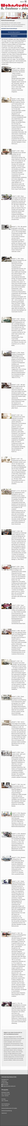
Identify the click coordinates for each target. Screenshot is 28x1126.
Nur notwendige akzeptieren (14, 32)
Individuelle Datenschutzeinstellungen (9, 28)
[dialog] (14, 572)
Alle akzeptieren (14, 36)
